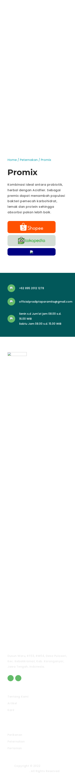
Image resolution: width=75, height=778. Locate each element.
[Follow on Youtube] (18, 678)
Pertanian (15, 748)
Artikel (12, 703)
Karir (11, 710)
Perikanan (15, 735)
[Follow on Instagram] (11, 678)
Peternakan (29, 160)
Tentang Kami (18, 697)
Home (12, 160)
